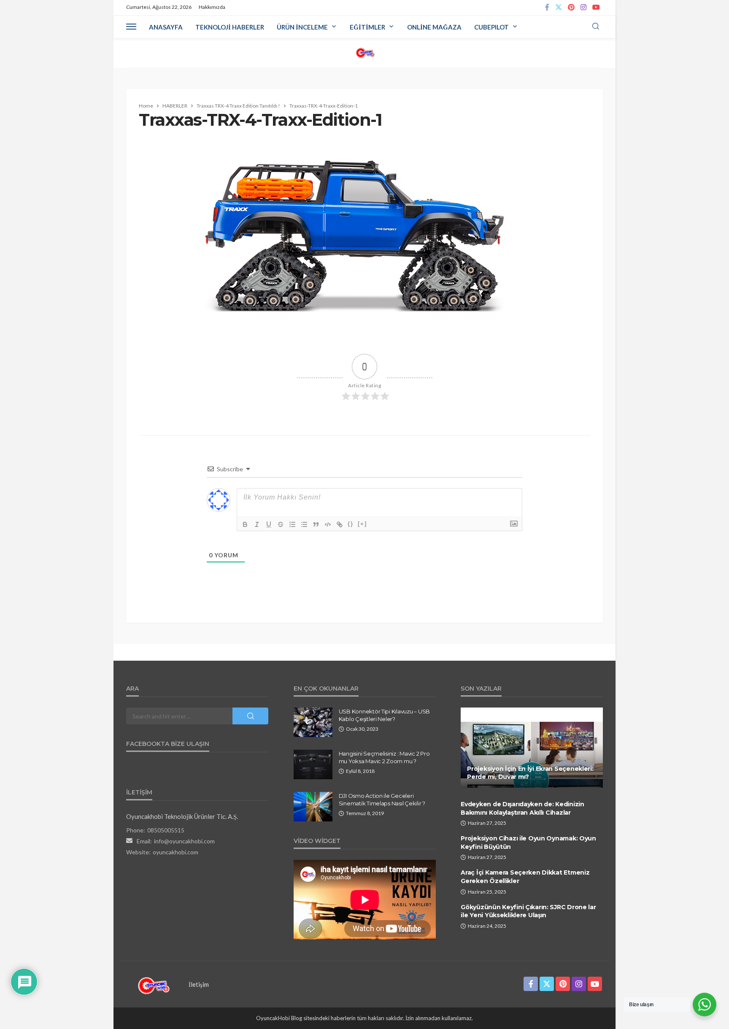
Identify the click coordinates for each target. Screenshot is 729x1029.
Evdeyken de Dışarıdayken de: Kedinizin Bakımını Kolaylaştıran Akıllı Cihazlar (522, 808)
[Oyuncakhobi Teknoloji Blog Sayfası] (364, 52)
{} (351, 524)
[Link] (340, 524)
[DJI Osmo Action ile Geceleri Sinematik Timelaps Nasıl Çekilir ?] (313, 806)
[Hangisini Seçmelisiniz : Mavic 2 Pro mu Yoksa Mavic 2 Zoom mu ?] (313, 764)
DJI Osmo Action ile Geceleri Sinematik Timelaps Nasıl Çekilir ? (382, 799)
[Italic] (257, 524)
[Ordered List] (292, 524)
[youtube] (596, 7)
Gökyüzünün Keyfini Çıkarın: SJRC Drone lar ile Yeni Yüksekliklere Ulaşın (528, 911)
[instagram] (583, 7)
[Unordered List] (304, 524)
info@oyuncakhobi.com (184, 841)
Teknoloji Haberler (229, 27)
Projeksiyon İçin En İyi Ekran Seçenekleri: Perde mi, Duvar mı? (530, 773)
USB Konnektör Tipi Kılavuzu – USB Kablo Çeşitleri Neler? (384, 715)
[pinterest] (571, 7)
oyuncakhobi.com (175, 852)
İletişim (199, 984)
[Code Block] (328, 524)
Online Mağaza (434, 27)
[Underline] (269, 524)
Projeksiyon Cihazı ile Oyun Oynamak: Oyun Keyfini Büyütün (528, 843)
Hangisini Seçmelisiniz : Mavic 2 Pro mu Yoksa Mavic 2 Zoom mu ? (384, 757)
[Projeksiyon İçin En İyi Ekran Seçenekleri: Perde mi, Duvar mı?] (532, 748)
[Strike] (280, 524)
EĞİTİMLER (367, 27)
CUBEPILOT (491, 27)
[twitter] (558, 7)
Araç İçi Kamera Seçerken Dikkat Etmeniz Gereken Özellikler (525, 877)
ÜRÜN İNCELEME (302, 27)
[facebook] (547, 7)
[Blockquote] (316, 524)
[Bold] (245, 524)
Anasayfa (166, 27)
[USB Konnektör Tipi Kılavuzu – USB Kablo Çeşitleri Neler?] (313, 722)
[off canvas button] (131, 27)
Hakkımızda (212, 7)
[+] (362, 524)
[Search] (596, 27)
